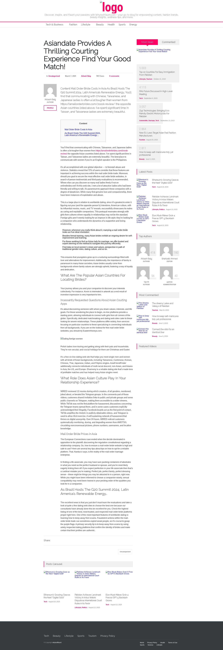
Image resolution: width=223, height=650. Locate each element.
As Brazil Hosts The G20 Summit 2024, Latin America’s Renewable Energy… (82, 134)
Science (150, 645)
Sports (122, 24)
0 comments (114, 76)
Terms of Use (172, 643)
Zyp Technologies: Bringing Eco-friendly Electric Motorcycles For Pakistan (154, 113)
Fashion (73, 24)
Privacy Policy (107, 635)
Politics (84, 607)
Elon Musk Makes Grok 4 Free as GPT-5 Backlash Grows (117, 598)
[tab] (147, 43)
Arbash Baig (86, 76)
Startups (151, 120)
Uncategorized (54, 76)
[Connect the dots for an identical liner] (143, 332)
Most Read (147, 42)
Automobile (143, 120)
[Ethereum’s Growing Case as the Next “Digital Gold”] (57, 581)
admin (170, 282)
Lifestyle (85, 24)
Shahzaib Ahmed (170, 258)
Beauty (100, 24)
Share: (47, 540)
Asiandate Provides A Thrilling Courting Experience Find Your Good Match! (87, 55)
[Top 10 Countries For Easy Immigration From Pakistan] (158, 56)
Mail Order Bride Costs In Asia (78, 129)
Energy (133, 24)
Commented (168, 42)
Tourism (149, 79)
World (142, 643)
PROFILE (50, 108)
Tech (45, 602)
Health (111, 24)
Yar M (146, 282)
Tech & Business (54, 24)
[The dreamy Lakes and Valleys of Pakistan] (143, 306)
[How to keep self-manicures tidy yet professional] (143, 319)
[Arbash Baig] (50, 90)
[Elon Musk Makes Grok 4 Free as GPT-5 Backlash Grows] (119, 581)
